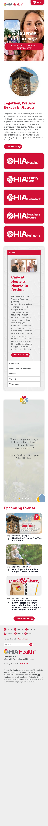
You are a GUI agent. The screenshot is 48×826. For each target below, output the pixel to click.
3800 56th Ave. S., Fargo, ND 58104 (19, 659)
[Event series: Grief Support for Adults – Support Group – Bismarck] (30, 567)
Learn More (12, 146)
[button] (20, 59)
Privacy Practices (11, 663)
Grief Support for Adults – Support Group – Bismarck (25, 570)
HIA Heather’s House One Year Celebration (27, 539)
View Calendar (22, 619)
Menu (39, 2)
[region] (24, 308)
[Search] (30, 644)
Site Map (24, 663)
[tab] (19, 498)
